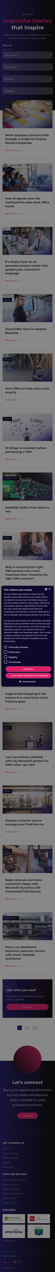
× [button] (49, 589)
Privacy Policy (9, 641)
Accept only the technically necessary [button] (30, 675)
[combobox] (46, 589)
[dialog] (27, 636)
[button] (27, 681)
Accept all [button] (28, 669)
